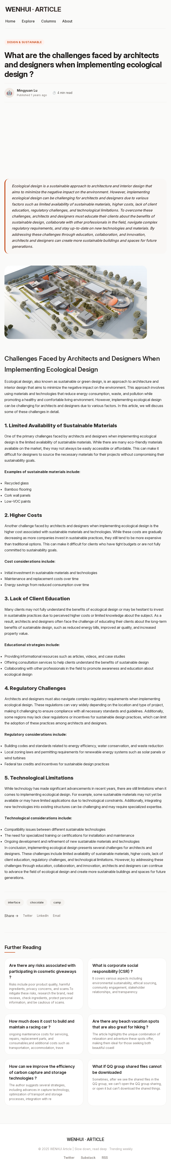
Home (10, 21)
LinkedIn (43, 915)
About (67, 21)
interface (14, 902)
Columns (48, 21)
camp (57, 902)
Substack (88, 1157)
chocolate (37, 902)
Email (56, 915)
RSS (105, 1157)
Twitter (28, 915)
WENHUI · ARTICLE (33, 9)
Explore (28, 21)
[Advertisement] (85, 140)
